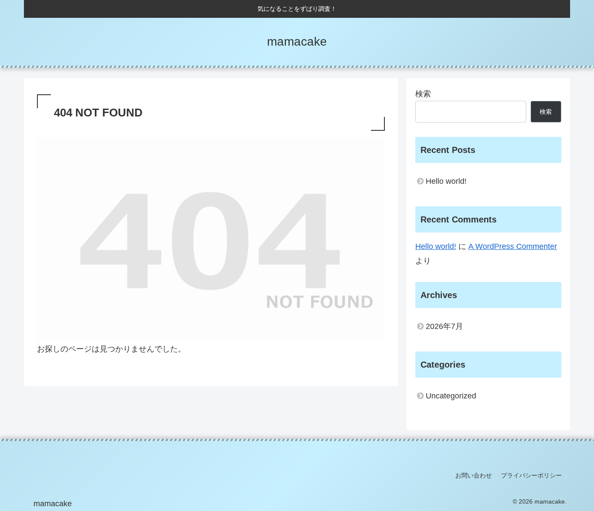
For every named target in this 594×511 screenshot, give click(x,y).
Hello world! (446, 181)
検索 (423, 94)
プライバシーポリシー (531, 475)
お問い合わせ (473, 475)
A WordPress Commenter (512, 246)
